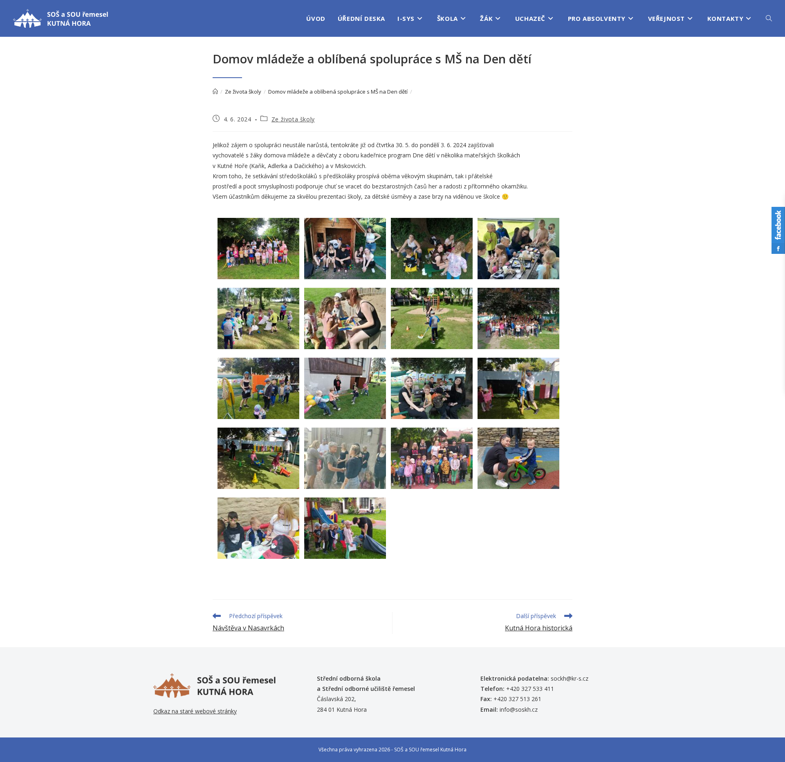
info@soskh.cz (519, 709)
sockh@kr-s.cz (569, 678)
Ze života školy (293, 119)
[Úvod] (215, 91)
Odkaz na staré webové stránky (195, 711)
